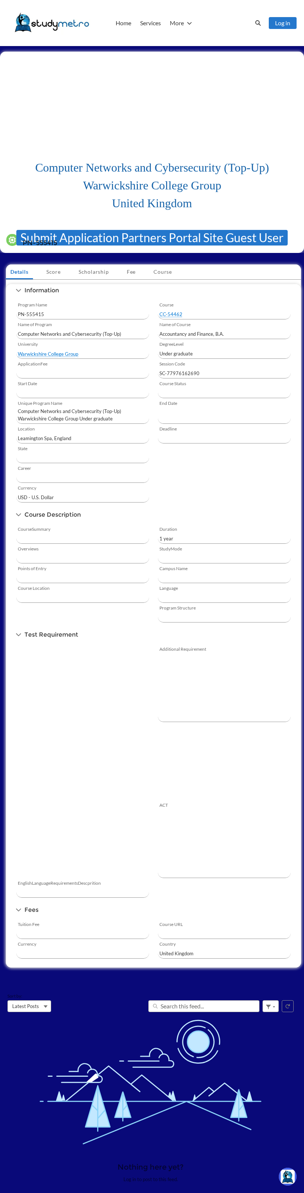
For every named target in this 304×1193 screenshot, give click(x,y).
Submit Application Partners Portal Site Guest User (152, 237)
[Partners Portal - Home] (51, 23)
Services (150, 22)
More (177, 22)
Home (123, 22)
